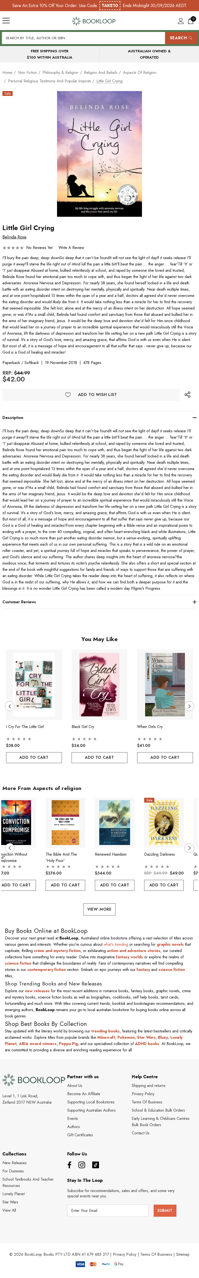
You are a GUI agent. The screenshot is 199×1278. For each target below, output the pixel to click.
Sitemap (183, 1254)
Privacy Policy (124, 1254)
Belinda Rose (14, 237)
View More (99, 909)
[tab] (96, 772)
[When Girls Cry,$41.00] (165, 685)
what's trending (116, 944)
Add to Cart (34, 757)
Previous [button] (10, 706)
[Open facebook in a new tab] (68, 1165)
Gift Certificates (80, 1135)
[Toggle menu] (6, 20)
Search (178, 38)
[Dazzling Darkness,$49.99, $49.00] (164, 823)
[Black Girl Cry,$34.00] (99, 685)
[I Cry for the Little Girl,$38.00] (34, 685)
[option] (99, 154)
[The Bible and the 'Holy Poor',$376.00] (65, 823)
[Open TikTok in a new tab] (95, 1165)
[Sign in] (181, 20)
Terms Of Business (156, 1254)
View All (9, 1210)
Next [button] (189, 706)
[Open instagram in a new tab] (81, 1165)
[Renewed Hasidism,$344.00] (114, 823)
